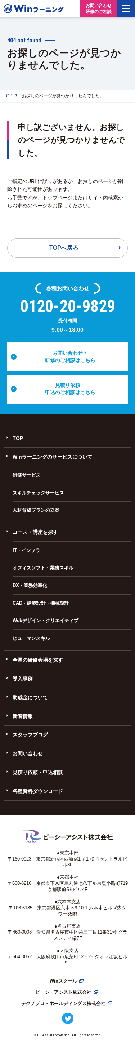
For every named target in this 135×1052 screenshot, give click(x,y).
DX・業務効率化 (30, 585)
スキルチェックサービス (38, 492)
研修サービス (27, 475)
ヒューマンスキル (31, 638)
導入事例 (23, 678)
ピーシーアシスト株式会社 (63, 992)
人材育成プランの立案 (36, 510)
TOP (18, 438)
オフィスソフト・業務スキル (43, 567)
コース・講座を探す (35, 532)
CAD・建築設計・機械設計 (41, 603)
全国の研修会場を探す (38, 660)
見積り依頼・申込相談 (38, 772)
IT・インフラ (26, 550)
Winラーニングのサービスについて (53, 457)
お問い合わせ (28, 753)
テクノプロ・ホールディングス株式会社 (63, 1003)
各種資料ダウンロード (38, 791)
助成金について (30, 697)
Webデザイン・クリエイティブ (45, 620)
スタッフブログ (30, 735)
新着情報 (23, 716)
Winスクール (63, 981)
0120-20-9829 (67, 306)
